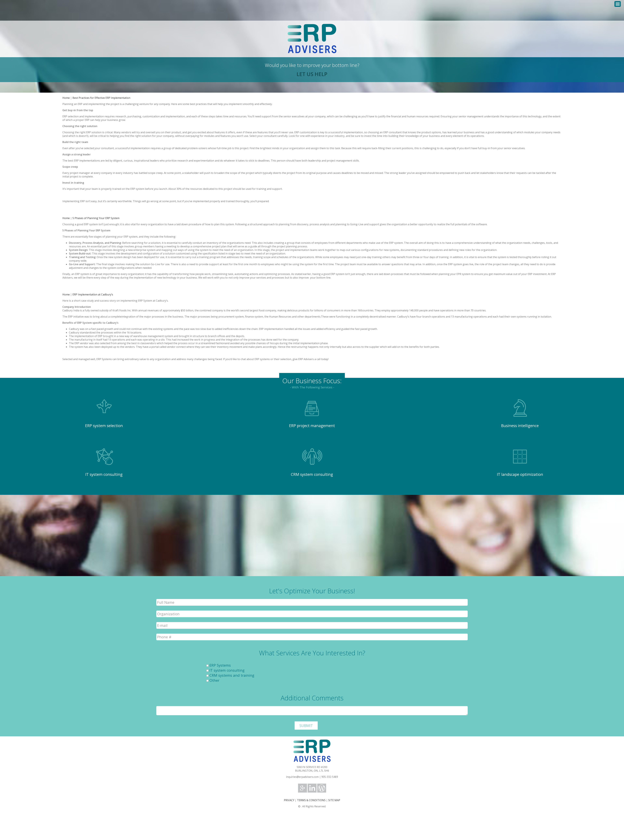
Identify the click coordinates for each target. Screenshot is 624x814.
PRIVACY (289, 800)
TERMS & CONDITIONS (311, 800)
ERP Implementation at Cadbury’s (92, 294)
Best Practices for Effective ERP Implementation (101, 98)
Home (66, 98)
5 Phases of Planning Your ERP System (95, 218)
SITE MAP (334, 800)
